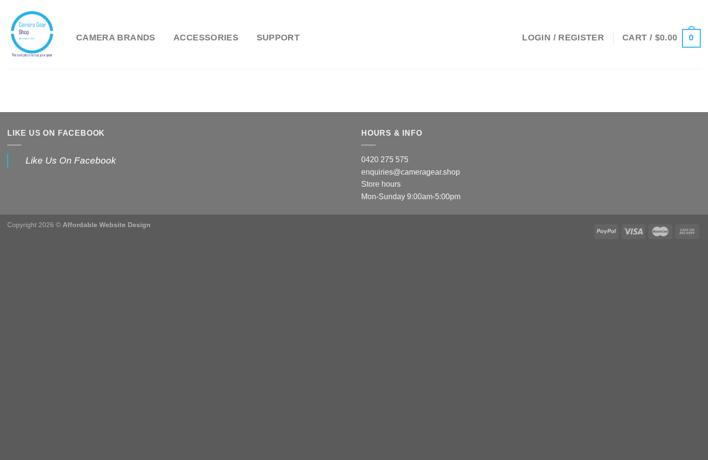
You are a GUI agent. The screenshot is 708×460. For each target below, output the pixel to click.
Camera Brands (116, 37)
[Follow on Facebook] (468, 37)
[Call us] (505, 37)
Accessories (205, 37)
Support (278, 37)
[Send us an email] (493, 37)
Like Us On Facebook (56, 133)
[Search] (452, 37)
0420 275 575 (384, 159)
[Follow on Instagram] (480, 37)
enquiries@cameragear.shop (410, 172)
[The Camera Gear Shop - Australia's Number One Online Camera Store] (34, 34)
